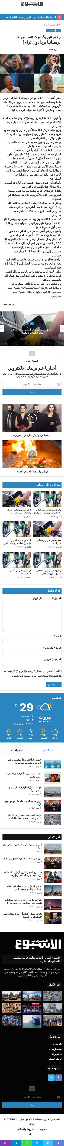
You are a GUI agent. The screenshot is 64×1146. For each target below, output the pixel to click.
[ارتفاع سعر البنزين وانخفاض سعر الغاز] (47, 529)
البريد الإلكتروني (52, 647)
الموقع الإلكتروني (53, 659)
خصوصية (42, 1129)
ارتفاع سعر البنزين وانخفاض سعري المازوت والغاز (49, 572)
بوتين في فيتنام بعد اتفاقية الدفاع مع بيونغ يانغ (23, 803)
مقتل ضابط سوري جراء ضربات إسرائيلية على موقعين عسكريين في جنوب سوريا (23, 901)
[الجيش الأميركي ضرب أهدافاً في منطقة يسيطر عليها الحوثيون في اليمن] (53, 890)
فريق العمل (55, 1058)
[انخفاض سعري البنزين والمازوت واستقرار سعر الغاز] (16, 529)
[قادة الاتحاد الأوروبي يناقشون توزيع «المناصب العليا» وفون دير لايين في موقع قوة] (52, 1020)
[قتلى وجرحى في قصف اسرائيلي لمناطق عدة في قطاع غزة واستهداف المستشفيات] (52, 1008)
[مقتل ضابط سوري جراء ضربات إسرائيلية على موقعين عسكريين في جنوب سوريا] (53, 904)
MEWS (32, 1124)
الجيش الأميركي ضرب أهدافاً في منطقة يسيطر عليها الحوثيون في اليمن (24, 888)
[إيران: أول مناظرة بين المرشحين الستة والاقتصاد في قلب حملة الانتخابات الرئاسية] (32, 1008)
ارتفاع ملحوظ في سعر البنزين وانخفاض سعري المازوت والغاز (48, 511)
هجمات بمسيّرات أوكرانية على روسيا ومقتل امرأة (25, 789)
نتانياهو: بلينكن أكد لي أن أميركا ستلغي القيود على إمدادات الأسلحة (22, 915)
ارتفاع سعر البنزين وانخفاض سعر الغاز (49, 542)
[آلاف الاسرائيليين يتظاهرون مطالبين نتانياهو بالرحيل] (11, 1020)
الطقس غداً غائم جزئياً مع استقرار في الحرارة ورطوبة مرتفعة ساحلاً (24, 761)
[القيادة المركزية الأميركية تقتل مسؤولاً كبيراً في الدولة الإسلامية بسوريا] (32, 996)
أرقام (44, 24)
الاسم (58, 636)
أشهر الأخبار (16, 750)
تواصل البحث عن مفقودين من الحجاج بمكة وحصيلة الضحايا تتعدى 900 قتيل (24, 817)
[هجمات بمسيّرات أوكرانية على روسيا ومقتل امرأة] (52, 792)
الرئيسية (53, 24)
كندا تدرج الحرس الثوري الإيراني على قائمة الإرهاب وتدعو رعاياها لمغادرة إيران (23, 874)
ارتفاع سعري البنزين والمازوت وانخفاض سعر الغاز (32, 331)
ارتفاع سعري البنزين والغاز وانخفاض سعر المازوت (19, 511)
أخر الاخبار (48, 750)
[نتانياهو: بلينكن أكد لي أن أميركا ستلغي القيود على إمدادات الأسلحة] (53, 918)
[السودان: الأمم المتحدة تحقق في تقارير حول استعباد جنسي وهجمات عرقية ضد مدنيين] (11, 1008)
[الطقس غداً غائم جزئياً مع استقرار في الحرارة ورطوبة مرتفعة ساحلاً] (52, 764)
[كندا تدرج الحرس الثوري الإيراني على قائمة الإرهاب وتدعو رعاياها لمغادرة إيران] (53, 877)
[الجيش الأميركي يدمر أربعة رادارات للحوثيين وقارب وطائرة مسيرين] (32, 1021)
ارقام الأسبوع (51, 31)
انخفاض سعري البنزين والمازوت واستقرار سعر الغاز (18, 542)
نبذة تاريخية (55, 1049)
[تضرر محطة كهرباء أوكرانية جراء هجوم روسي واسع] (52, 778)
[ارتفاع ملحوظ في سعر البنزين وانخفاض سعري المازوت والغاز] (47, 499)
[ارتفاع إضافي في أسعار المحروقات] (16, 560)
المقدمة (57, 1044)
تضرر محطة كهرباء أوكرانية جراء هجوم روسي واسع (24, 775)
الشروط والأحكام (26, 1129)
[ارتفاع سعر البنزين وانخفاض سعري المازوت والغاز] (47, 560)
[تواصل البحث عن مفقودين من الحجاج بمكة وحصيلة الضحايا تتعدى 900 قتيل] (52, 819)
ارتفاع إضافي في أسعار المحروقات (20, 572)
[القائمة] (4, 4)
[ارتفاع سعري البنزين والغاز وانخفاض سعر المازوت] (16, 499)
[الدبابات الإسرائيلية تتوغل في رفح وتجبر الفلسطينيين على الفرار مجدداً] (11, 996)
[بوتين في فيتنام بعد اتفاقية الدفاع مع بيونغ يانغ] (52, 806)
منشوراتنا (56, 1054)
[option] (32, 328)
